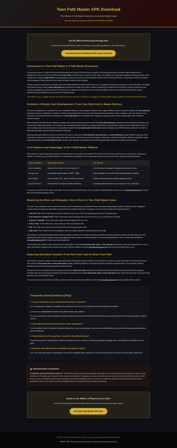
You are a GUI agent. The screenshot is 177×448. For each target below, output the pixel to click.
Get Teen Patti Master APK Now (88, 411)
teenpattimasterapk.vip (133, 190)
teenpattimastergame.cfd (98, 247)
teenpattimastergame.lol (109, 280)
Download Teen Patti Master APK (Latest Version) (88, 53)
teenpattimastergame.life (36, 240)
